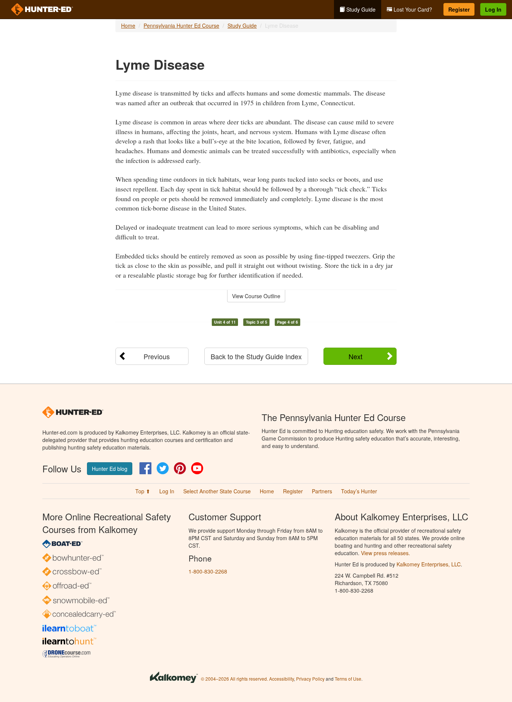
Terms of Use (348, 678)
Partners (322, 491)
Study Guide (360, 9)
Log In (493, 9)
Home (128, 25)
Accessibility (281, 678)
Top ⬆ (142, 491)
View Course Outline (256, 296)
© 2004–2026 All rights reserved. (234, 678)
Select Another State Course (217, 491)
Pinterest (180, 468)
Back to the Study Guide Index (256, 356)
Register (459, 9)
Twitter (163, 468)
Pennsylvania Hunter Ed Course (181, 25)
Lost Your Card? (412, 9)
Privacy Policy (310, 678)
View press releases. (385, 553)
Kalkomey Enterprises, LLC (429, 564)
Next (355, 356)
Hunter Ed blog (109, 468)
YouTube (197, 468)
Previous (157, 356)
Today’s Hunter (359, 491)
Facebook (145, 468)
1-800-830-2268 (208, 571)
